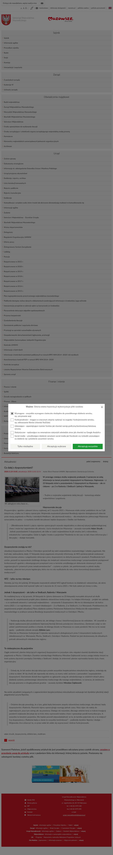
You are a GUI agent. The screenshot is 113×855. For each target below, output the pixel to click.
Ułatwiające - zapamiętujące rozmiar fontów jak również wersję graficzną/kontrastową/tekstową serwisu (55, 427)
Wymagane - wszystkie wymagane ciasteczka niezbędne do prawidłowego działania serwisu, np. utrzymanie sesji (53, 415)
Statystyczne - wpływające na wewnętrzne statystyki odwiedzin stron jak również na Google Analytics (58, 432)
